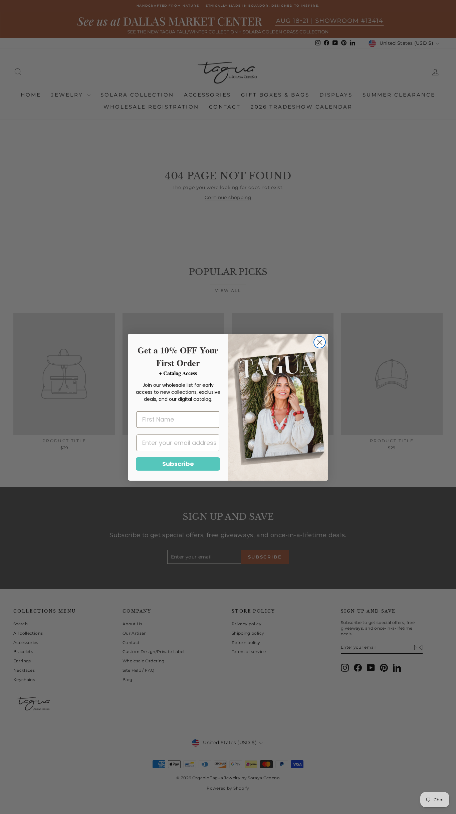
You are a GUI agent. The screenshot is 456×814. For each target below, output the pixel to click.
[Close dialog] (319, 342)
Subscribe (178, 464)
